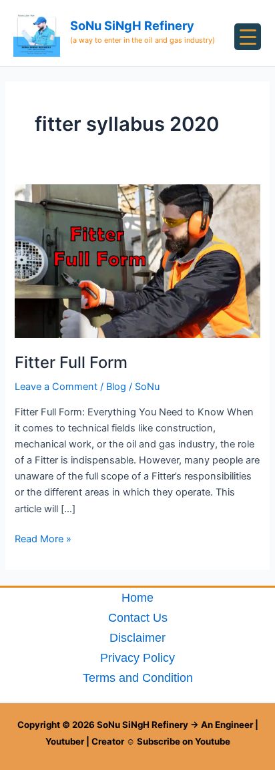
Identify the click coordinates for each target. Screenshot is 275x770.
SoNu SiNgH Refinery (132, 25)
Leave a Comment (56, 387)
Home (137, 597)
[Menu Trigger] (247, 36)
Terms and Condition (138, 677)
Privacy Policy (137, 657)
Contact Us (138, 617)
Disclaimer (137, 637)
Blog (116, 387)
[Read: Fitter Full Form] (137, 260)
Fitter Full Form (71, 362)
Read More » (43, 538)
